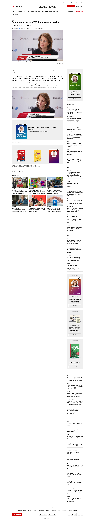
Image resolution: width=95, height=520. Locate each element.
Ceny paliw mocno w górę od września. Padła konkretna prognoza (74, 153)
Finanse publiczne (70, 206)
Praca (68, 157)
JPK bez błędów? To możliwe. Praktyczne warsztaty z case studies (75, 94)
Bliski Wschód (69, 255)
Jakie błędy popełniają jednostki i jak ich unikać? (42, 129)
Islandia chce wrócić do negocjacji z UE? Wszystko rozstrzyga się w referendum (74, 129)
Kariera (44, 507)
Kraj (67, 107)
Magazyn (68, 225)
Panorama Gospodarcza (73, 510)
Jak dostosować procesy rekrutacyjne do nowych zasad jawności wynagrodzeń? (75, 300)
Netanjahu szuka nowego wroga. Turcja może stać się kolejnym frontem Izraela (74, 259)
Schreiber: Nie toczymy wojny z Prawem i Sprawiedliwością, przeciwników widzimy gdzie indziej (75, 491)
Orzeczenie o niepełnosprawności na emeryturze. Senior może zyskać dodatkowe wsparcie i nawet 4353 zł (19, 210)
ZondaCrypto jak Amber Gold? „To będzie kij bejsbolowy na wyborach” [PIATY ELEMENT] (75, 202)
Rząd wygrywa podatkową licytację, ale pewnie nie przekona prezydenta (74, 500)
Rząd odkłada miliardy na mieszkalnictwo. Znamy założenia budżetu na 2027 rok (74, 121)
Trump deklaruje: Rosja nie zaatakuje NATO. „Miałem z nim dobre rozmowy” (74, 241)
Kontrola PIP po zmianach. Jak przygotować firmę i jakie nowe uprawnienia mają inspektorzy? (74, 136)
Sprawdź (44, 134)
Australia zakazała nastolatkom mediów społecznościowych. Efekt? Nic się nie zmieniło (74, 268)
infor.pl (77, 2)
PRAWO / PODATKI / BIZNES (74, 325)
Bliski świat (69, 391)
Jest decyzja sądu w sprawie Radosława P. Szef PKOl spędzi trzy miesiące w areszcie (74, 184)
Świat (68, 141)
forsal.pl (71, 2)
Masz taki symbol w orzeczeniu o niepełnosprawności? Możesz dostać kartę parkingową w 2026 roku (75, 219)
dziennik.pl (64, 2)
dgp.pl (58, 2)
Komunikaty (38, 507)
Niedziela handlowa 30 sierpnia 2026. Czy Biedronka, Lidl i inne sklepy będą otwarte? (75, 111)
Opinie (68, 421)
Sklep (82, 2)
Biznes (14, 17)
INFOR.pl (29, 510)
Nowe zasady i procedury (75, 361)
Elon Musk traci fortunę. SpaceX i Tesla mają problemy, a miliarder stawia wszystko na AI (75, 466)
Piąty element (69, 198)
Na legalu (68, 407)
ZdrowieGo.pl (48, 510)
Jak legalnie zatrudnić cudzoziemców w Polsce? (75, 363)
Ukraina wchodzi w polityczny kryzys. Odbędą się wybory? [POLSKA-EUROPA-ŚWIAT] (75, 402)
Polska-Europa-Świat (70, 399)
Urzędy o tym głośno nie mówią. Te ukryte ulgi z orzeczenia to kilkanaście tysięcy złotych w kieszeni (54, 210)
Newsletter (54, 510)
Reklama (31, 507)
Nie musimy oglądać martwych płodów (72, 430)
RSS (74, 507)
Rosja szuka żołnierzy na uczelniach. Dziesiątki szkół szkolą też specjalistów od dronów (74, 250)
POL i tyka (68, 383)
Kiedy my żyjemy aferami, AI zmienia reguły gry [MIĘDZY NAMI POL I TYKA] (74, 387)
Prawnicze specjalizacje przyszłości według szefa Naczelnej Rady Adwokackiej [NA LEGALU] (74, 411)
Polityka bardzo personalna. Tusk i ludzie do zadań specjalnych (74, 228)
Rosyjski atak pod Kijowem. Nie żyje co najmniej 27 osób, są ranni (74, 145)
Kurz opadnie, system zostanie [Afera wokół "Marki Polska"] (74, 474)
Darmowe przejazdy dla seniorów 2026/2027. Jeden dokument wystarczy (54, 191)
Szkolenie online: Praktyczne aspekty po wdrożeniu (38, 131)
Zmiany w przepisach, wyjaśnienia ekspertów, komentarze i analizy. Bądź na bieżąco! (75, 329)
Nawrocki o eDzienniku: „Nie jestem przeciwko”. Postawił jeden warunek (37, 210)
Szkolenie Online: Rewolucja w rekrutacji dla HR (75, 296)
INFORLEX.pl (35, 510)
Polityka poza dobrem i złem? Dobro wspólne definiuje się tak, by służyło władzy (75, 482)
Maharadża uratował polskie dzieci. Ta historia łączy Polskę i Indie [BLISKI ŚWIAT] (75, 395)
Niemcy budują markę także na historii (74, 424)
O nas (26, 507)
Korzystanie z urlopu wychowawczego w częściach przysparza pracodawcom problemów (37, 191)
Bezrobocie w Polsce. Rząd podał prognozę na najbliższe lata (75, 161)
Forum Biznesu (64, 510)
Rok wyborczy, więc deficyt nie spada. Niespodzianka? (75, 437)
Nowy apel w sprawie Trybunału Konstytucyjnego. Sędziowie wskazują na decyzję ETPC (20, 191)
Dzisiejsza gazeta (19, 6)
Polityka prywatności (52, 507)
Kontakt (21, 507)
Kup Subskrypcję (71, 6)
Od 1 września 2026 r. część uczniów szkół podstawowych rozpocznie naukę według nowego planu (75, 193)
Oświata (68, 189)
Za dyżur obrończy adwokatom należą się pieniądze (73, 452)
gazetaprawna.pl (41, 510)
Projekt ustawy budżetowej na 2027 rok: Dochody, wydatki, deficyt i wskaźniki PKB (75, 210)
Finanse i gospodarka (70, 116)
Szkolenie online (75, 91)
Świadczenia (69, 170)
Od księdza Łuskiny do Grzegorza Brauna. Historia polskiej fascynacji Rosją (74, 444)
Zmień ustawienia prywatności (65, 507)
